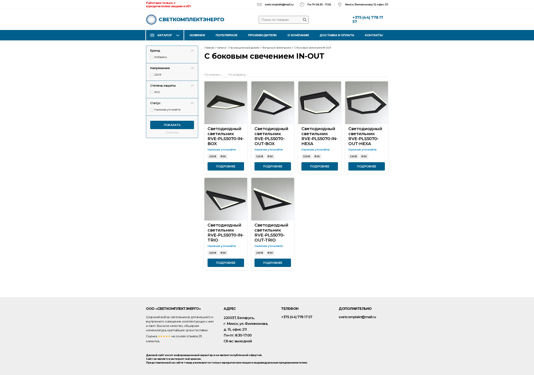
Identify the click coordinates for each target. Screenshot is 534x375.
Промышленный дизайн (244, 47)
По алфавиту (237, 74)
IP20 (157, 92)
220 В (158, 74)
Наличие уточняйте (167, 109)
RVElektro (161, 57)
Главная (209, 47)
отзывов (192, 336)
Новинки (197, 35)
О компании (298, 35)
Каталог (164, 35)
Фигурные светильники (276, 47)
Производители (262, 35)
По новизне (212, 74)
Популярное (226, 35)
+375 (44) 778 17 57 (368, 19)
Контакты (374, 35)
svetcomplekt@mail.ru (279, 4)
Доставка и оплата (337, 35)
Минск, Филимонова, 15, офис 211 (366, 4)
